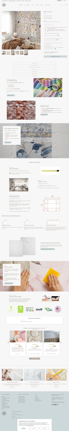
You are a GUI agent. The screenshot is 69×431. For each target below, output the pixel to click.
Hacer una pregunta (34, 65)
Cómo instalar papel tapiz (5, 406)
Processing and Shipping (12, 0)
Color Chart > (11, 95)
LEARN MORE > (44, 114)
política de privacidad (21, 400)
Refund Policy (19, 0)
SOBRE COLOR (34, 69)
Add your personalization (49, 48)
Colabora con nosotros (38, 400)
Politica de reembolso (21, 399)
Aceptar (34, 428)
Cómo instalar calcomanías (6, 407)
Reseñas (23, 0)
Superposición (34, 71)
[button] (8, 342)
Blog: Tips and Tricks (28, 0)
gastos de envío (47, 21)
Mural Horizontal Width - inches (51, 35)
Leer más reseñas (34, 358)
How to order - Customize (34, 67)
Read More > (8, 142)
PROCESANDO (34, 73)
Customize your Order (5, 403)
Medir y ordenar (4, 399)
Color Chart (53, 51)
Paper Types (61, 47)
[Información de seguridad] (12, 375)
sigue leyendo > (8, 283)
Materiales (3, 396)
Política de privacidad (30, 425)
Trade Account (37, 399)
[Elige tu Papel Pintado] (34, 375)
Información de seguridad (5, 400)
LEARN (41, 4)
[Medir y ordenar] (56, 375)
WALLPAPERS (27, 4)
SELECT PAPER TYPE (47, 44)
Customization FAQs (5, 0)
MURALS (32, 4)
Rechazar (44, 428)
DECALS (37, 4)
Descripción (34, 63)
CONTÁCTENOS (47, 4)
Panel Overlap (4, 404)
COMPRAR (21, 4)
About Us (36, 396)
